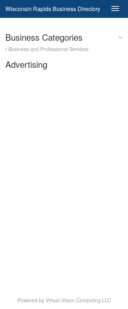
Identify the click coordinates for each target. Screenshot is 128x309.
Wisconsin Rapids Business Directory (52, 9)
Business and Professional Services (48, 48)
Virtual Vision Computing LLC (78, 300)
